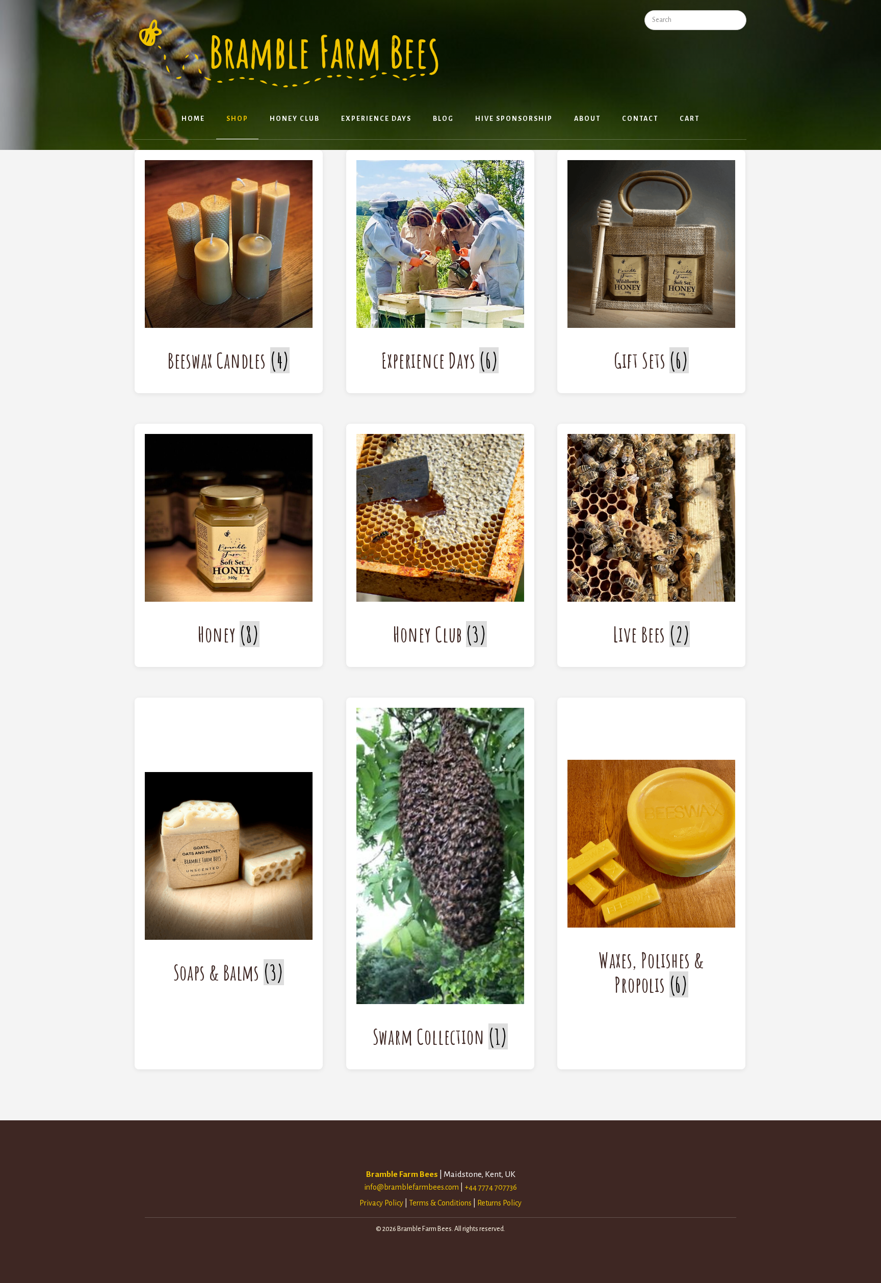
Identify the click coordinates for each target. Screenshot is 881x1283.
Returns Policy (499, 1203)
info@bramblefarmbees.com (411, 1187)
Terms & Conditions (440, 1203)
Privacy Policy (381, 1203)
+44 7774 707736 (490, 1187)
